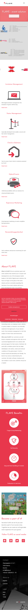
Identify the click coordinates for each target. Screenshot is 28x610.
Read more (4, 107)
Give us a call (14, 16)
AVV (4, 595)
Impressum (20, 319)
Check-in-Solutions (14, 143)
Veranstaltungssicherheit (14, 232)
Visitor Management (14, 113)
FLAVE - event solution (14, 12)
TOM (4, 597)
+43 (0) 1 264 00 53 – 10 (9, 572)
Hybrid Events (14, 174)
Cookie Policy (8, 319)
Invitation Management (14, 84)
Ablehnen (14, 311)
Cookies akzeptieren (14, 307)
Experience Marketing (14, 203)
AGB (4, 592)
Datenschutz (14, 319)
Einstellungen (14, 315)
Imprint (5, 580)
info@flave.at (7, 570)
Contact (5, 583)
